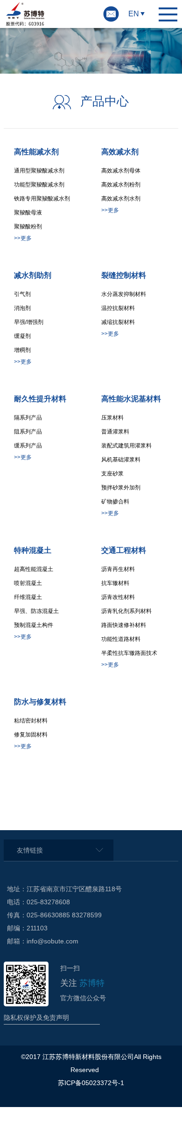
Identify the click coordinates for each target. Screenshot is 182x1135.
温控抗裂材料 (118, 308)
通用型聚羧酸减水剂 (39, 170)
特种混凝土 (32, 550)
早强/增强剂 (28, 322)
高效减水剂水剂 (120, 198)
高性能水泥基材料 (131, 399)
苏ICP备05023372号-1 (91, 1083)
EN (133, 14)
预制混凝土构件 (33, 625)
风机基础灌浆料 (120, 459)
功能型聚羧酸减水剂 (39, 184)
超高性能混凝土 (33, 569)
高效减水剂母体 (120, 170)
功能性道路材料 (120, 639)
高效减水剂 (120, 152)
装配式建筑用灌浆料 (126, 445)
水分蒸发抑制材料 (123, 294)
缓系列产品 (28, 445)
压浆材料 (112, 417)
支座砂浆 (112, 473)
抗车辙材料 (115, 583)
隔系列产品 (28, 417)
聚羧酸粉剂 (28, 226)
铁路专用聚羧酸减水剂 (42, 198)
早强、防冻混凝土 (36, 611)
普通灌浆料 (115, 431)
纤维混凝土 (28, 597)
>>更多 (23, 238)
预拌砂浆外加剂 (120, 487)
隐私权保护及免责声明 (36, 1017)
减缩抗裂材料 (118, 322)
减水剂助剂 (32, 275)
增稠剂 (22, 350)
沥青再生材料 (118, 569)
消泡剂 (22, 308)
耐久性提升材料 (40, 399)
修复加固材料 (31, 734)
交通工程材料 (123, 550)
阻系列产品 (28, 431)
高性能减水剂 (36, 152)
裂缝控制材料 (123, 275)
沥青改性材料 (118, 597)
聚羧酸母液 (28, 212)
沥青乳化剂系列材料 (126, 611)
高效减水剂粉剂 (120, 184)
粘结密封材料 (31, 720)
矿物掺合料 (115, 501)
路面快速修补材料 (123, 625)
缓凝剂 (22, 336)
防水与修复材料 (40, 702)
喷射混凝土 (28, 583)
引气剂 (22, 294)
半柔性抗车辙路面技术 (129, 653)
